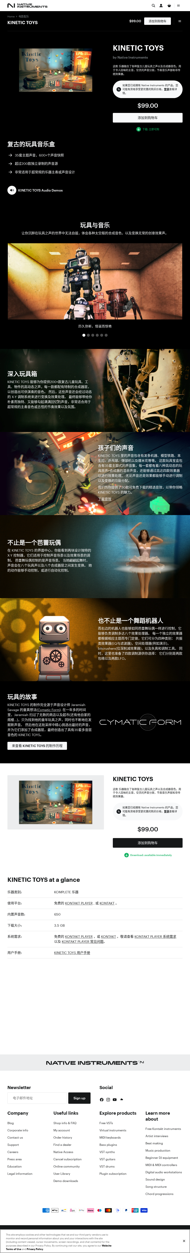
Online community (66, 1166)
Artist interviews (156, 1136)
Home (11, 16)
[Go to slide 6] (106, 335)
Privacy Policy (35, 1249)
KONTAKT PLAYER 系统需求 (155, 936)
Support (13, 1144)
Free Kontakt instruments (163, 1128)
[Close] (184, 1241)
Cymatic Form (49, 709)
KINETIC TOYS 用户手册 (72, 952)
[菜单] (178, 5)
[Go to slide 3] (92, 335)
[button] (35, 190)
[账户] (161, 5)
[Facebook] (101, 1099)
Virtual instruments (112, 1130)
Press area (14, 1159)
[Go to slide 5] (101, 335)
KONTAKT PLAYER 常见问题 (83, 941)
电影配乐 (24, 16)
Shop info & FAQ (64, 1123)
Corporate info (17, 1130)
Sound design (155, 1179)
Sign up (79, 1098)
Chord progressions (159, 1193)
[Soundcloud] (121, 1099)
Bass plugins (108, 1144)
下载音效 (104, 499)
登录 (166, 89)
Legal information (19, 1173)
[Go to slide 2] (88, 335)
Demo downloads (65, 1180)
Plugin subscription (113, 1173)
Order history (62, 1137)
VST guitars (107, 1159)
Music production (157, 1150)
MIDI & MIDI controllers (161, 1164)
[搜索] (153, 5)
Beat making (154, 1143)
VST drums (107, 1166)
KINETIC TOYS (22, 22)
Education (14, 1166)
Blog (10, 1123)
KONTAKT (107, 903)
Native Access (63, 1151)
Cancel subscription (67, 1159)
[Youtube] (114, 1099)
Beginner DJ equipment (161, 1157)
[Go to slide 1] (83, 335)
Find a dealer (62, 1144)
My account (61, 1130)
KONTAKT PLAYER (79, 903)
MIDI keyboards (110, 1137)
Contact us (15, 1137)
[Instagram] (108, 1099)
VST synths (107, 1151)
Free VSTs (106, 1123)
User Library (61, 1173)
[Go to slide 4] (97, 335)
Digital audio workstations (163, 1172)
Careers (12, 1151)
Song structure (156, 1186)
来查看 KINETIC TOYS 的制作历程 (37, 745)
